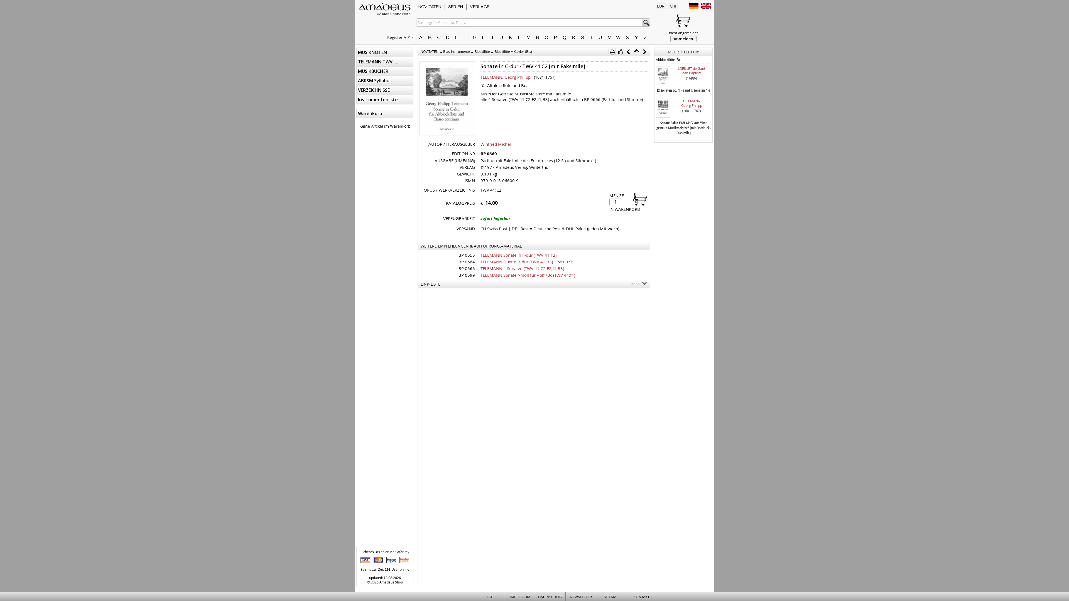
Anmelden (683, 38)
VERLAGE (479, 6)
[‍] (639, 199)
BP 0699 (467, 275)
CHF (673, 6)
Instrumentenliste (378, 100)
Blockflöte (482, 51)
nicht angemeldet (683, 32)
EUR (661, 6)
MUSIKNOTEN (372, 52)
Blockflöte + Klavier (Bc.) (513, 51)
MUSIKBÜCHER (373, 71)
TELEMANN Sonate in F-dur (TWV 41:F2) (518, 255)
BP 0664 (467, 261)
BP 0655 (467, 255)
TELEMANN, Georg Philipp (505, 77)
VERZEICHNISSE (374, 90)
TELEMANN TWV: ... (378, 62)
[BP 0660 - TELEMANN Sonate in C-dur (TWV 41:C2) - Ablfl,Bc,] (447, 99)
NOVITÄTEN (429, 6)
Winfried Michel (495, 144)
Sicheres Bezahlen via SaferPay (385, 552)
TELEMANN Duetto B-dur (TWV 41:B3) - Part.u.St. (527, 261)
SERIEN (455, 6)
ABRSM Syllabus (375, 81)
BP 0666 (467, 268)
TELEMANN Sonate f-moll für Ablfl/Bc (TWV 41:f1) (527, 275)
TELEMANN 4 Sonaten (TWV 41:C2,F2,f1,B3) (522, 268)
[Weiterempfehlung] (620, 51)
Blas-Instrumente (456, 51)
